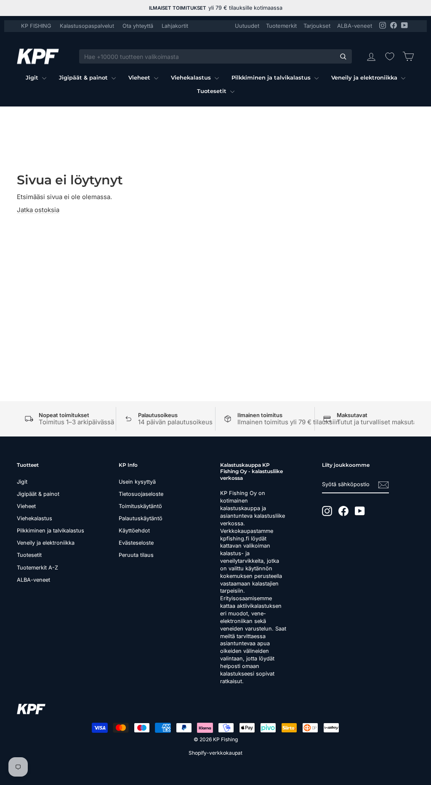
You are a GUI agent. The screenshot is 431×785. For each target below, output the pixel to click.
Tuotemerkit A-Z (37, 567)
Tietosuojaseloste (141, 494)
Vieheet (140, 77)
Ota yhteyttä (137, 26)
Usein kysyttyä (137, 482)
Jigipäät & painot (84, 77)
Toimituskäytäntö (140, 506)
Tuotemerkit (281, 25)
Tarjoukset (316, 25)
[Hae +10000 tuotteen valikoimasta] (343, 56)
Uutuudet (247, 25)
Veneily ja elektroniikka (365, 77)
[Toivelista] (390, 56)
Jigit (33, 77)
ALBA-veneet (354, 25)
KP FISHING (36, 26)
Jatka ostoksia (38, 210)
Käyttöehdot (134, 530)
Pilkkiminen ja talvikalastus (271, 77)
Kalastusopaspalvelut (87, 26)
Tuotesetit (212, 91)
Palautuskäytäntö (140, 518)
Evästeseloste (136, 543)
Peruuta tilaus (136, 555)
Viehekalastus (192, 77)
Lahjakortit (175, 26)
